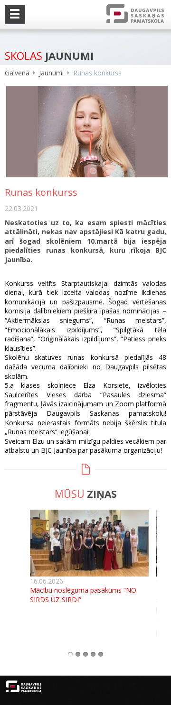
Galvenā (17, 72)
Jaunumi (51, 72)
